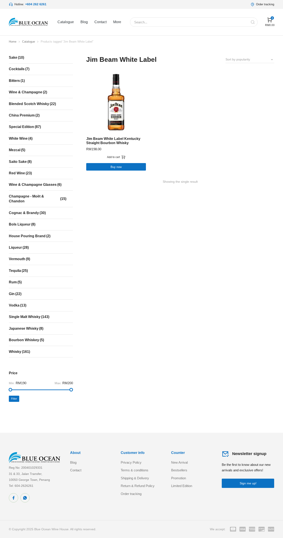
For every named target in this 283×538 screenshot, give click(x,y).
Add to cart (113, 157)
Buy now (116, 167)
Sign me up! (248, 483)
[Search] (252, 22)
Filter (14, 398)
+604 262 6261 (35, 4)
